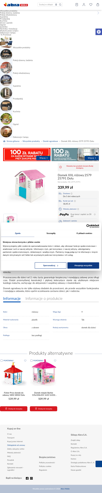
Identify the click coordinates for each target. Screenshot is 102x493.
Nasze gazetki (76, 470)
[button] (99, 32)
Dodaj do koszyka (15, 409)
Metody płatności (14, 453)
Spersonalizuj (49, 265)
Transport (10, 438)
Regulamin (43, 470)
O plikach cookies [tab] (84, 233)
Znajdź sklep (75, 440)
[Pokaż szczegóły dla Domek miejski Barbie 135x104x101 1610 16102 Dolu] (43, 372)
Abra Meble (65, 489)
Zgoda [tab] (18, 233)
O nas (9, 434)
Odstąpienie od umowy (16, 445)
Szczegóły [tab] (51, 233)
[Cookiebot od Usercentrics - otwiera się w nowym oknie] (88, 226)
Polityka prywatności (47, 463)
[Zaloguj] (84, 4)
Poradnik (10, 460)
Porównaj (8, 361)
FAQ (9, 456)
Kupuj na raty (76, 455)
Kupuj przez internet (15, 441)
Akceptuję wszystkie (83, 265)
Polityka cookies (45, 466)
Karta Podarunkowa (78, 466)
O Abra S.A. (75, 451)
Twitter (31, 478)
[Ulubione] (91, 4)
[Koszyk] (98, 4)
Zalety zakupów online (15, 449)
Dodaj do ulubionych (25, 360)
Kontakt (10, 464)
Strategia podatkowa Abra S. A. (83, 463)
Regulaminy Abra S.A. (79, 448)
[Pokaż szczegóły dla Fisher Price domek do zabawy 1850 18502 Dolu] (13, 372)
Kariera (73, 459)
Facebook (27, 478)
